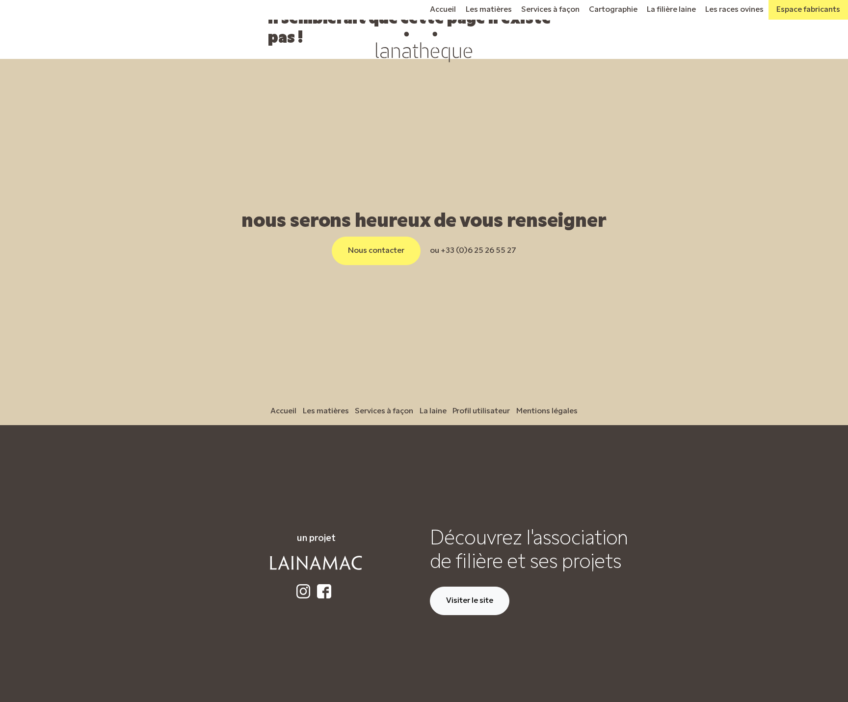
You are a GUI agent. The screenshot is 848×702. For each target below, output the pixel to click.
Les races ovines (734, 10)
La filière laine (671, 10)
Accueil (443, 10)
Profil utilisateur (481, 411)
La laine (433, 411)
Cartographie (613, 10)
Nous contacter (376, 251)
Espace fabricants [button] (808, 10)
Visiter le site (469, 601)
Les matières (489, 10)
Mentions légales (547, 411)
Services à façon (550, 10)
